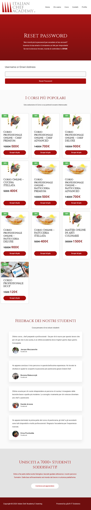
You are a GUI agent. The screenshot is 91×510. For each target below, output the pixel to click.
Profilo (84, 7)
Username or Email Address (20, 67)
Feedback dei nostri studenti (45, 320)
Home (47, 7)
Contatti (75, 7)
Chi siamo (57, 7)
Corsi (67, 7)
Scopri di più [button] (15, 152)
